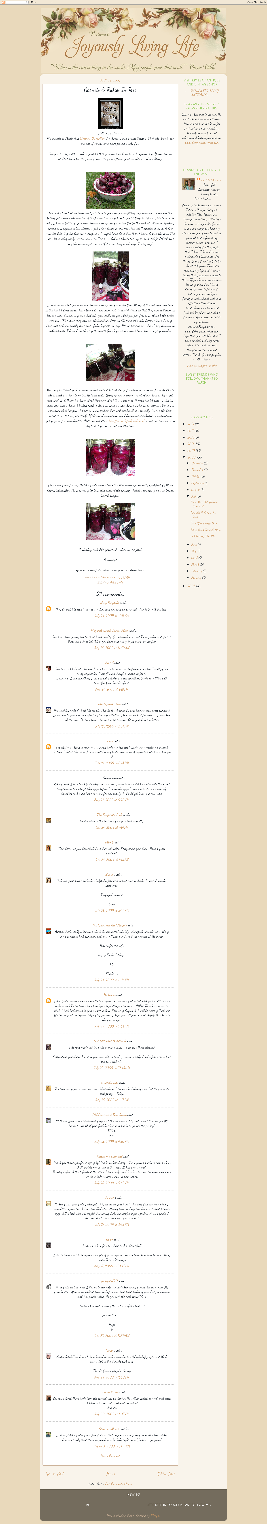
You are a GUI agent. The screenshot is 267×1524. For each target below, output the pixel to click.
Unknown (110, 995)
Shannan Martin (109, 1429)
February (197, 571)
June (194, 544)
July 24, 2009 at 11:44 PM (112, 980)
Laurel (109, 1198)
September (198, 483)
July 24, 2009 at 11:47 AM (112, 616)
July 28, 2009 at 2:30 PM (111, 1377)
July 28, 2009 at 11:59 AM (112, 1336)
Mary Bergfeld (109, 603)
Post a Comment (110, 1456)
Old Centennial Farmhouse (109, 1115)
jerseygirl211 (109, 1281)
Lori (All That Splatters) (109, 1041)
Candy (109, 1350)
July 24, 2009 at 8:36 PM (112, 910)
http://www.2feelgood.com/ (126, 421)
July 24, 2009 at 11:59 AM (112, 648)
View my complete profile (202, 366)
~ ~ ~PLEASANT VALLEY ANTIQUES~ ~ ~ (202, 93)
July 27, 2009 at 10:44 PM (111, 1266)
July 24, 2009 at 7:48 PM (112, 860)
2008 (191, 586)
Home (110, 1473)
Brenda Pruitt (109, 1392)
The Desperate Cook (109, 815)
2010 (191, 451)
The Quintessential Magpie (109, 925)
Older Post (166, 1473)
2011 (191, 444)
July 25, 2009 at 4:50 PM (112, 1141)
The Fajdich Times (109, 704)
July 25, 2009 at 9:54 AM (112, 1026)
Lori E (109, 663)
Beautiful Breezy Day (204, 523)
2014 (191, 424)
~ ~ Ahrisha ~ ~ (211, 180)
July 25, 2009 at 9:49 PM (112, 1183)
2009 (192, 457)
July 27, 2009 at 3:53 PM (112, 1224)
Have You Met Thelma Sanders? (204, 504)
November (197, 470)
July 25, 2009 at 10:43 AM (112, 1068)
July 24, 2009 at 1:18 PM (112, 689)
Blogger (155, 1515)
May (194, 551)
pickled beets (115, 582)
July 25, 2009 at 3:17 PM (112, 1100)
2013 (191, 431)
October (196, 476)
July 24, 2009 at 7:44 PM (112, 827)
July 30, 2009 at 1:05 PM (112, 1414)
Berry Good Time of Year (206, 530)
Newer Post (54, 1473)
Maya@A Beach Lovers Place (109, 630)
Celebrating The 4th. (203, 536)
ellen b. (109, 842)
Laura (109, 874)
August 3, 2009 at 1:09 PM (112, 1446)
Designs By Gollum (93, 138)
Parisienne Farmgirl (109, 1156)
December (197, 463)
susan (109, 741)
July (194, 496)
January (196, 578)
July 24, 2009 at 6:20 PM (111, 800)
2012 (191, 437)
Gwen (109, 1239)
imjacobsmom (109, 1083)
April (194, 558)
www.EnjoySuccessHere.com (202, 142)
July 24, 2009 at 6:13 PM (112, 763)
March (195, 564)
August (196, 490)
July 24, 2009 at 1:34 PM (112, 726)
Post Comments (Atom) (118, 1484)
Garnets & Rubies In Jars (203, 515)
